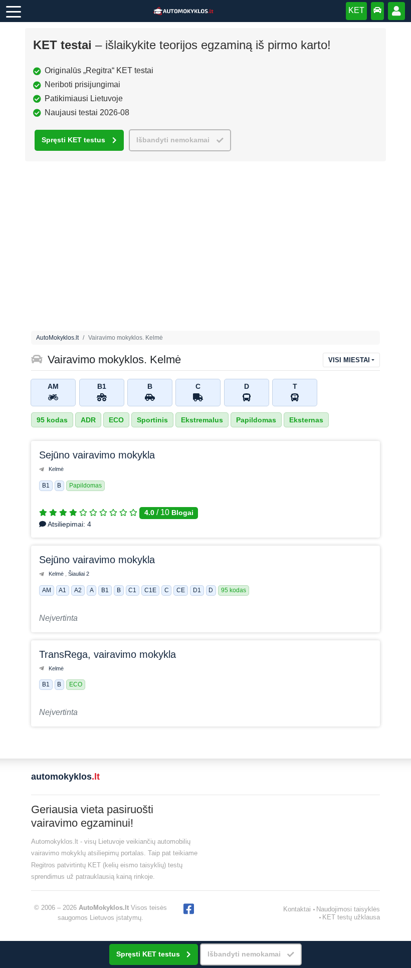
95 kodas (52, 420)
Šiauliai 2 (78, 574)
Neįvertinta (58, 618)
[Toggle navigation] (13, 11)
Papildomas (256, 420)
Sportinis (152, 420)
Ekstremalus (202, 420)
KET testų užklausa (351, 917)
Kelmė (56, 469)
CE (180, 590)
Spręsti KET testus (73, 140)
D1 (197, 590)
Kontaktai (297, 909)
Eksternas (306, 420)
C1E (150, 590)
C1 (132, 590)
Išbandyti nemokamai (173, 140)
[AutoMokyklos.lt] (183, 11)
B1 (46, 485)
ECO (116, 420)
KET (356, 10)
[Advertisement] (205, 248)
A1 (62, 590)
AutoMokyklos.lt (57, 337)
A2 (78, 590)
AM (46, 590)
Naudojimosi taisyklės (348, 909)
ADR (88, 420)
